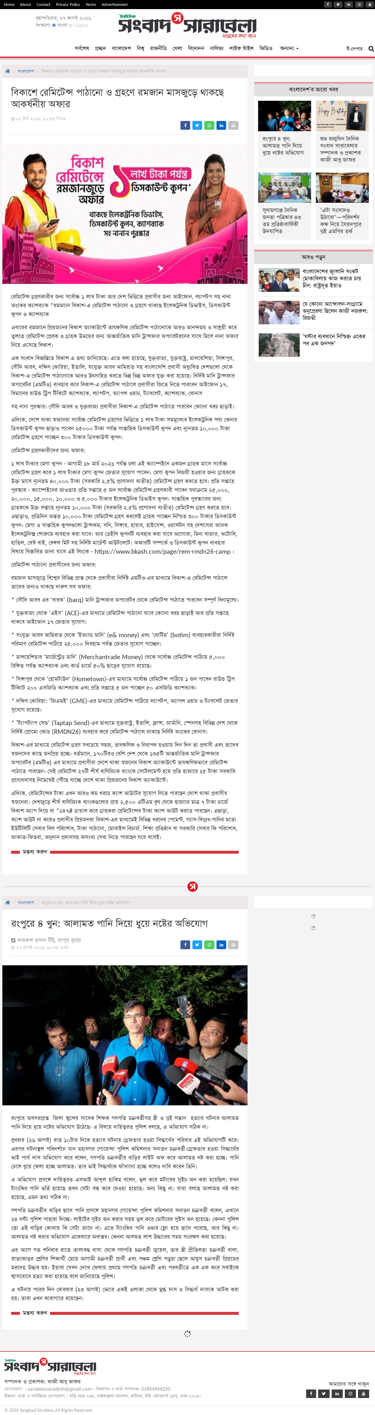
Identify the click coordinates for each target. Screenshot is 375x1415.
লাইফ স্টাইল (241, 48)
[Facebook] (328, 4)
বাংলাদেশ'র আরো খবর (313, 90)
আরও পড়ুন (313, 257)
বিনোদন (196, 48)
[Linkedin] (349, 4)
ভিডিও (266, 48)
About (25, 4)
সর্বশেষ (82, 48)
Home (9, 4)
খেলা (177, 48)
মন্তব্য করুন (35, 852)
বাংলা (61, 25)
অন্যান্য (288, 48)
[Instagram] (359, 4)
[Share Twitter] (197, 125)
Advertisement (115, 4)
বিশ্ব (140, 48)
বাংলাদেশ (121, 48)
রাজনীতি (158, 48)
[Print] (233, 125)
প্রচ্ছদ (100, 48)
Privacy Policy (68, 4)
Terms (91, 4)
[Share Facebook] (185, 125)
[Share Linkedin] (221, 125)
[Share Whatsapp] (209, 125)
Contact (43, 4)
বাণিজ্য (217, 48)
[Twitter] (338, 4)
